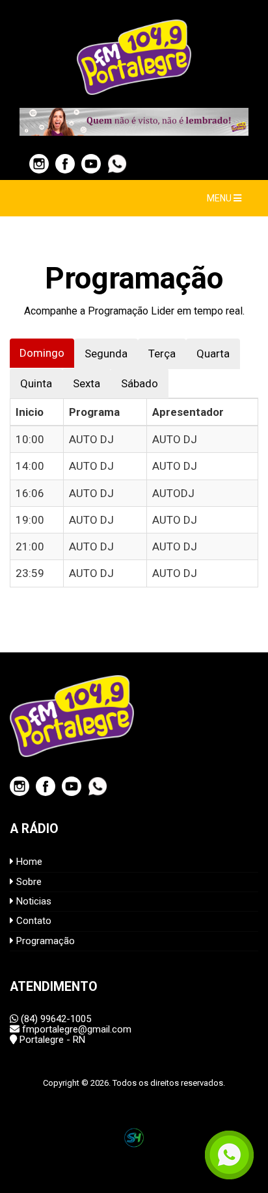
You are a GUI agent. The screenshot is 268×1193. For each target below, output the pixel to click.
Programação (44, 941)
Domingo (42, 352)
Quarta (213, 353)
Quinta (36, 383)
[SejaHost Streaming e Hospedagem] (134, 1138)
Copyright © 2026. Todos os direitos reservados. (134, 1083)
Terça (162, 353)
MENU (220, 198)
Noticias (32, 901)
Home (28, 861)
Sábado (139, 383)
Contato (32, 921)
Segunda (106, 353)
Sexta (86, 383)
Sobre (28, 882)
